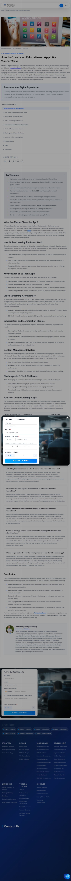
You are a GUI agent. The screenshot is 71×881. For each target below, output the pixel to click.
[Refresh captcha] (35, 455)
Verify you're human (12, 452)
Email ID (8, 429)
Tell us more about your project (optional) (19, 443)
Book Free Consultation (21, 460)
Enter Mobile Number (12, 436)
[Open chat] (68, 876)
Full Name (8, 423)
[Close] (67, 417)
